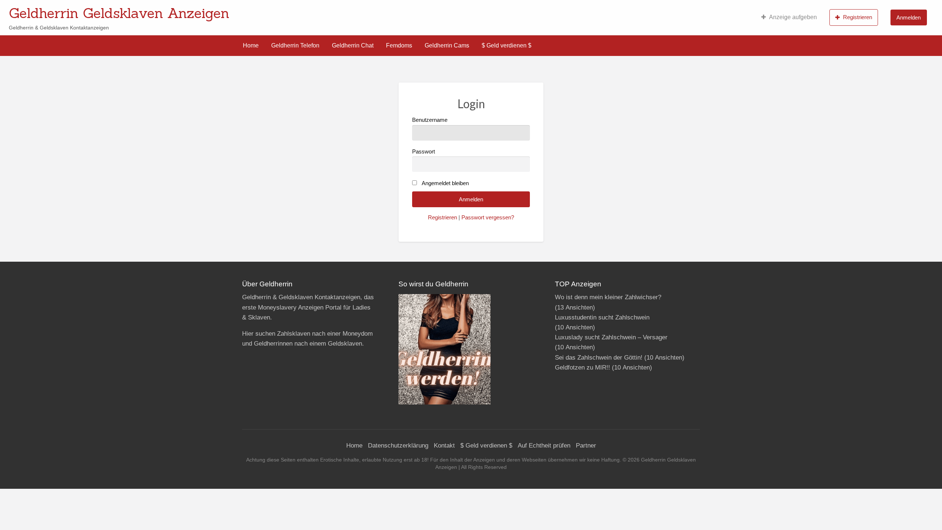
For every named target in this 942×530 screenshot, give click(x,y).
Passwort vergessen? (487, 217)
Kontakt (444, 445)
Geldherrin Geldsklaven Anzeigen (119, 13)
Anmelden (908, 17)
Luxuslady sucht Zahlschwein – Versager (611, 337)
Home (251, 45)
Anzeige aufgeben (793, 17)
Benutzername (429, 120)
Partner (586, 445)
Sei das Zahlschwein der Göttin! (598, 357)
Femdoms (399, 45)
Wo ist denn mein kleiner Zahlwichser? (608, 297)
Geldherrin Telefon (295, 45)
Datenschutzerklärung (398, 445)
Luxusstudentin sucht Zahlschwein (602, 317)
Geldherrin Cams (447, 45)
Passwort (423, 152)
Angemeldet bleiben (445, 183)
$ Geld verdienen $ (506, 45)
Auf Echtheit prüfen (544, 445)
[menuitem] (789, 17)
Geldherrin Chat (352, 45)
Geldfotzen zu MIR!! (582, 367)
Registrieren (857, 17)
